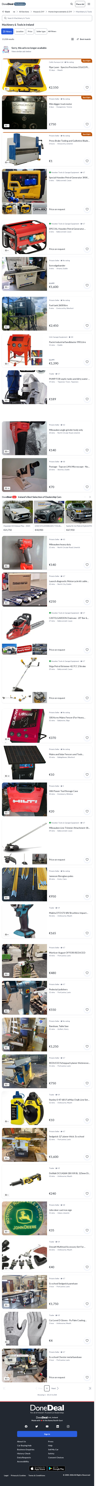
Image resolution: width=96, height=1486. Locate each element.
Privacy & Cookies (18, 1475)
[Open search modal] (72, 4)
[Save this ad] (87, 87)
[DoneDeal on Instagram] (68, 1426)
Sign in (47, 1434)
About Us (21, 1441)
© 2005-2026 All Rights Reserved (76, 1475)
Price (30, 31)
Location (20, 31)
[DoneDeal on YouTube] (47, 1426)
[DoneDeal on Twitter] (36, 1426)
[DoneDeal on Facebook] (26, 1426)
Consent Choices (56, 1457)
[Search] (5, 18)
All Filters (52, 31)
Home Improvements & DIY (60, 11)
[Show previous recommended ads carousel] (85, 497)
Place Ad (80, 4)
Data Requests (24, 1457)
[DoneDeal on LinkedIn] (57, 1426)
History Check (23, 1453)
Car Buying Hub (24, 1445)
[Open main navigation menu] (89, 4)
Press (50, 1441)
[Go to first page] (4, 1388)
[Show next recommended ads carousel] (90, 497)
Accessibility (23, 1461)
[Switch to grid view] (72, 39)
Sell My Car (53, 1449)
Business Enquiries (25, 1449)
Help (50, 1445)
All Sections (24, 11)
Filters (8, 31)
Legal (6, 1475)
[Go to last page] (90, 1388)
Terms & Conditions (36, 1475)
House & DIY (38, 11)
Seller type (41, 31)
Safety (51, 1453)
